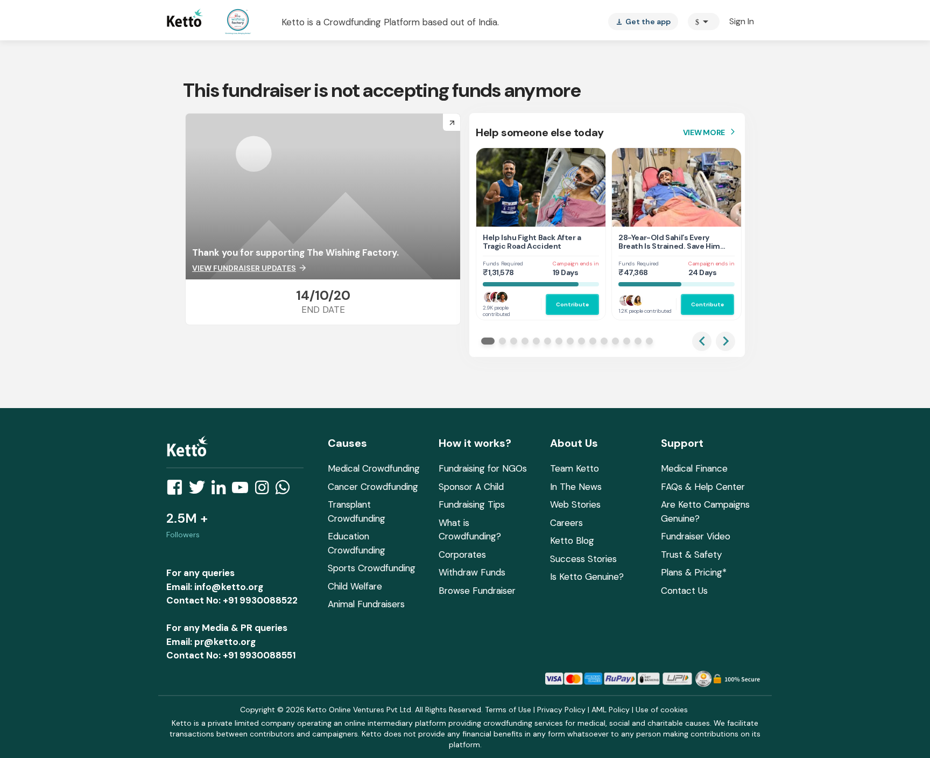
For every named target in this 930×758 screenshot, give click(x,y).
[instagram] (265, 490)
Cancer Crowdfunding (373, 487)
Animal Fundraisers (366, 604)
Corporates (462, 554)
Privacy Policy (561, 709)
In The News (576, 487)
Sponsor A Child (471, 487)
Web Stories (575, 504)
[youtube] (243, 490)
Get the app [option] (643, 21)
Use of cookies (661, 709)
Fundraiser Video (695, 536)
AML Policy (610, 709)
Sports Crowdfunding (371, 568)
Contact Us (684, 590)
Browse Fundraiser (477, 590)
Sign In (741, 21)
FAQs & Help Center (703, 487)
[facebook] (177, 490)
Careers (566, 523)
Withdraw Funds (472, 572)
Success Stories (583, 559)
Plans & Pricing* (694, 572)
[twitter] (200, 490)
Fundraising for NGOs (483, 468)
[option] (704, 21)
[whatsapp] (286, 490)
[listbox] (643, 21)
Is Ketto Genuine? (587, 576)
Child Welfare (355, 586)
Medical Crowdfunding (374, 468)
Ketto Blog (572, 540)
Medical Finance (694, 468)
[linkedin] (222, 490)
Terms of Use (508, 709)
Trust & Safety (691, 554)
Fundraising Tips (472, 504)
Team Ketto (574, 468)
